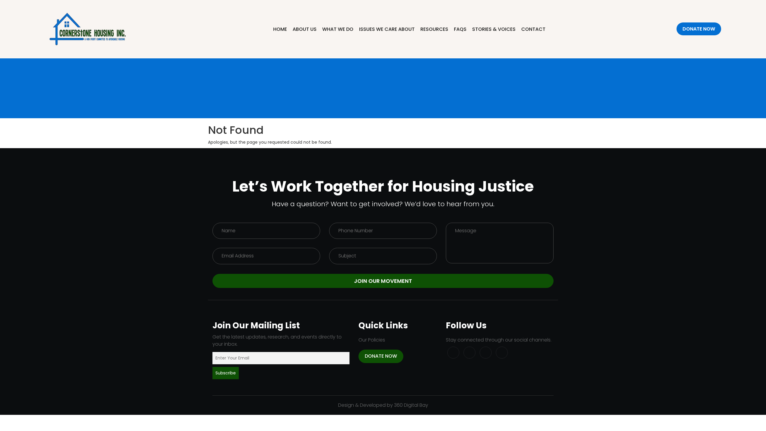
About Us (305, 29)
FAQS (460, 29)
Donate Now (699, 28)
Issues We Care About (387, 29)
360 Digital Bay (411, 405)
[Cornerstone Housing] (88, 29)
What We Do (337, 29)
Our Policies (371, 339)
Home (280, 29)
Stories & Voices (494, 29)
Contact (533, 29)
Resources (434, 29)
